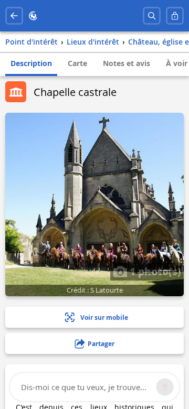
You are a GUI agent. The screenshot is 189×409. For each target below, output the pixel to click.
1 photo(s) (154, 271)
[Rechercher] (152, 16)
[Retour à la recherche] (14, 16)
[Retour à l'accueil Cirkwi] (33, 15)
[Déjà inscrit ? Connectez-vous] (175, 16)
